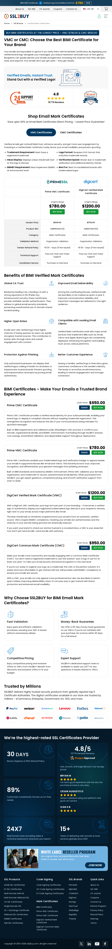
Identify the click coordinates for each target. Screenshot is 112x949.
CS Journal (44, 9)
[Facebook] (105, 944)
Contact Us (71, 9)
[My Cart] (106, 8)
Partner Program (98, 906)
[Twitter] (81, 944)
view (88, 3)
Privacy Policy (96, 910)
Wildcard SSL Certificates (16, 914)
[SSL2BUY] (16, 15)
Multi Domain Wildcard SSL (16, 897)
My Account (99, 16)
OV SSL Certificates (13, 902)
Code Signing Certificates (48, 885)
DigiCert (72, 897)
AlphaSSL (73, 889)
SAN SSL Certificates (13, 923)
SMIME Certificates (13, 919)
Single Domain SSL (12, 906)
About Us (19, 9)
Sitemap (94, 919)
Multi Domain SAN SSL (14, 893)
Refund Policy (96, 914)
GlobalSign (74, 910)
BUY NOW (57, 211)
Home (7, 23)
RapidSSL (73, 914)
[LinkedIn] (89, 944)
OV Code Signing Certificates (50, 889)
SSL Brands (18, 23)
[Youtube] (97, 944)
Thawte (72, 919)
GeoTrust (73, 906)
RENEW (84, 407)
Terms (93, 923)
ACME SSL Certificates (14, 885)
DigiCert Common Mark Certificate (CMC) (35, 545)
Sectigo (72, 902)
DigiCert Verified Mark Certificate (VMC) (34, 495)
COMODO (73, 893)
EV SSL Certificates (13, 889)
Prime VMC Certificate (57, 191)
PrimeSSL (73, 885)
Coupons (58, 9)
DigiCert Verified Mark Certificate (91, 191)
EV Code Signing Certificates (50, 893)
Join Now (95, 865)
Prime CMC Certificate (22, 405)
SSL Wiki (31, 9)
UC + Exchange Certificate (16, 910)
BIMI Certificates (44, 907)
